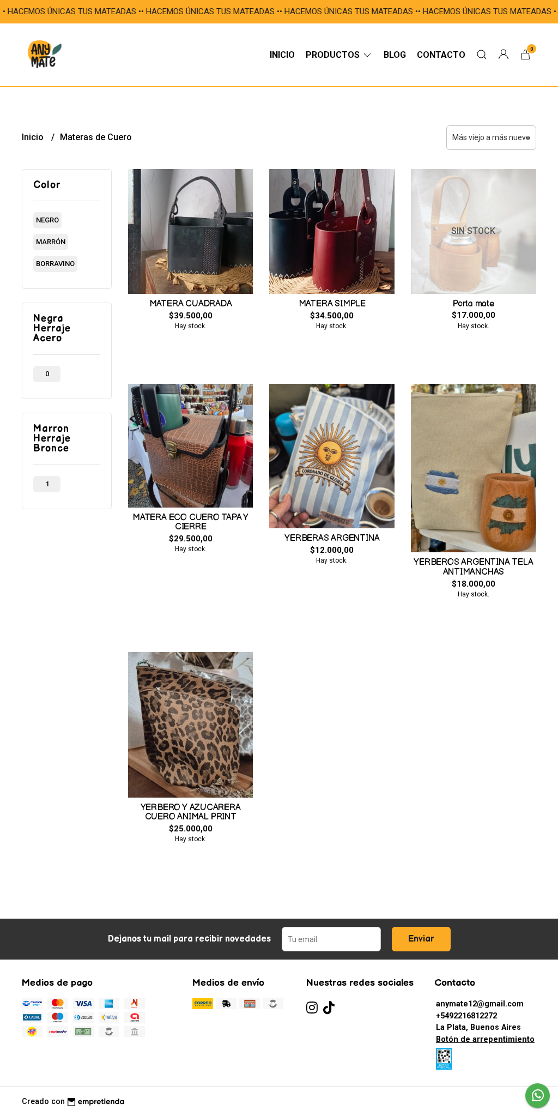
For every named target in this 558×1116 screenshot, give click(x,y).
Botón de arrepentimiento (485, 1039)
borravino (55, 264)
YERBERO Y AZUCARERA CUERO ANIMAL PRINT (191, 813)
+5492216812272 (466, 1016)
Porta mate (473, 304)
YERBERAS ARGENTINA (331, 538)
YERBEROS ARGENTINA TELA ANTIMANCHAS (473, 567)
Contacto (441, 55)
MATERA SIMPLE (332, 304)
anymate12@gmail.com (480, 1004)
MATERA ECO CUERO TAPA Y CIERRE (190, 522)
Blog (395, 55)
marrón (50, 242)
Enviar (421, 939)
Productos (334, 55)
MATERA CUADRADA (190, 304)
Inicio (282, 55)
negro (47, 220)
